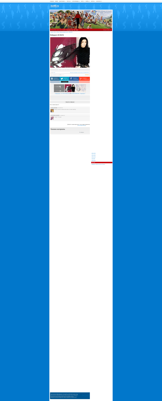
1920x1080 (93, 155)
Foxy (54, 72)
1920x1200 (93, 153)
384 (73, 93)
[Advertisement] (70, 98)
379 (65, 93)
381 (68, 93)
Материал (55, 107)
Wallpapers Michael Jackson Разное (98, 164)
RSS (74, 29)
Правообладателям (59, 394)
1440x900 (93, 158)
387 (78, 93)
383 (72, 93)
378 (63, 93)
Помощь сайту (75, 394)
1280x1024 (93, 160)
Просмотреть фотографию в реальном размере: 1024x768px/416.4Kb (79, 72)
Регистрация (68, 29)
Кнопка (71, 394)
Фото (55, 32)
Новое (77, 29)
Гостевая (64, 394)
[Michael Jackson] (57, 6)
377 (62, 93)
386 (76, 93)
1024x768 (70, 32)
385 (75, 93)
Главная (51, 32)
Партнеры (68, 394)
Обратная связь (53, 394)
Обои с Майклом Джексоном (62, 32)
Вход (72, 29)
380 (66, 93)
